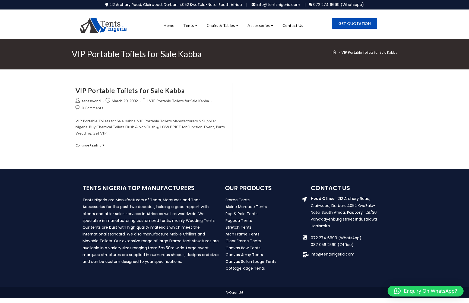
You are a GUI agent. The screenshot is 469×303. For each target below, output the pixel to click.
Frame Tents (238, 200)
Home (169, 25)
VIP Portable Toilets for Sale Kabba (369, 52)
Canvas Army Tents (244, 254)
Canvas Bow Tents (243, 248)
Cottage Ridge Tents (245, 268)
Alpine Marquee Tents (246, 206)
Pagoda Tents (239, 220)
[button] (426, 291)
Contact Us (293, 25)
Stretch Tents (239, 227)
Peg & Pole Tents (242, 213)
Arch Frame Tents (242, 234)
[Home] (334, 52)
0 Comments (92, 108)
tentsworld (91, 100)
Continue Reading (89, 145)
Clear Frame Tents (243, 241)
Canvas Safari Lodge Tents (251, 261)
